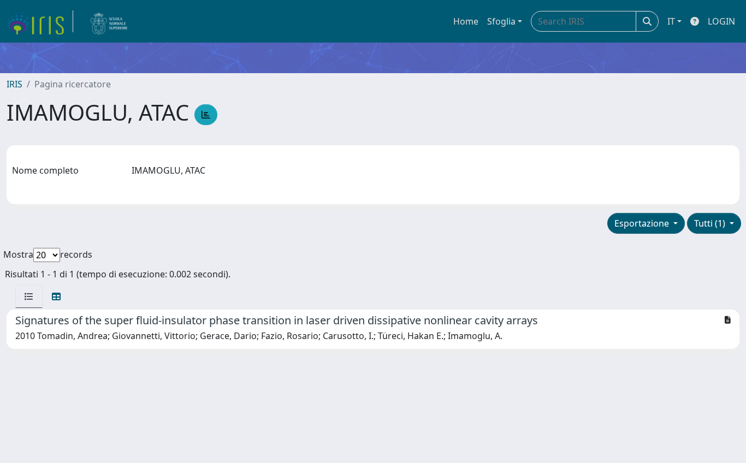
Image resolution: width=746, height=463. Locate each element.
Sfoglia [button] (501, 21)
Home (465, 21)
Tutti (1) (710, 223)
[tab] (29, 296)
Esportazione (642, 223)
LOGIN (721, 21)
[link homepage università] (109, 21)
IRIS (14, 84)
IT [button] (671, 21)
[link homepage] (40, 21)
